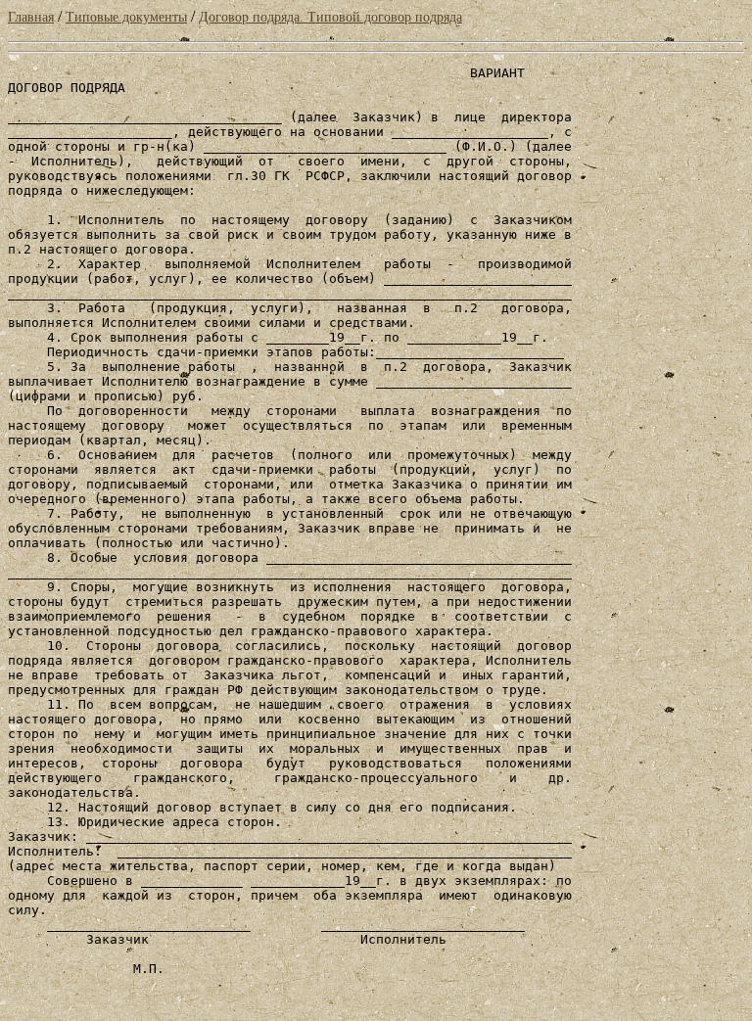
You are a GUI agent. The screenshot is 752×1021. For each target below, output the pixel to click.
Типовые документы (126, 17)
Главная (31, 17)
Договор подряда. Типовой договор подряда (330, 17)
